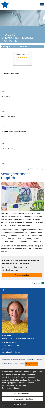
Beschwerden (13, 364)
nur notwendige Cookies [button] (22, 399)
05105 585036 (7, 349)
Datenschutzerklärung (10, 388)
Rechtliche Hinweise (18, 359)
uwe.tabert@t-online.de (11, 352)
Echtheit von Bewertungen (37, 169)
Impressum (6, 359)
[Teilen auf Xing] (43, 283)
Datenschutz (31, 359)
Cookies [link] (22, 364)
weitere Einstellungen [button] (22, 404)
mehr (4, 91)
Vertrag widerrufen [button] (31, 364)
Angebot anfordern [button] (22, 275)
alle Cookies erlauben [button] (23, 394)
